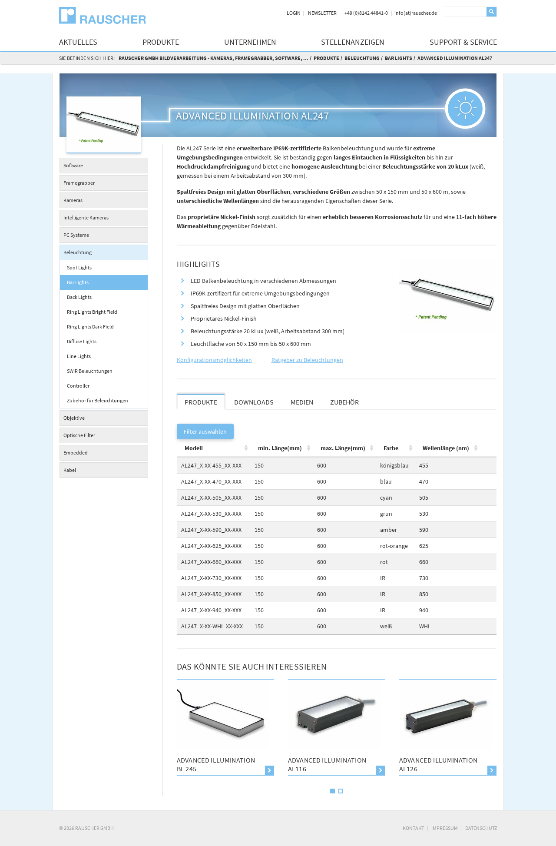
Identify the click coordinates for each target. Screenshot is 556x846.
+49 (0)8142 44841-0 (366, 13)
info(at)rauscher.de (415, 13)
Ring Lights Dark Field (90, 326)
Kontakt (413, 828)
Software (73, 165)
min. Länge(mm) (280, 448)
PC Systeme (76, 235)
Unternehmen (250, 42)
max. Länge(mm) (343, 448)
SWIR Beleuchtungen (90, 371)
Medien (302, 402)
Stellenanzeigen (352, 42)
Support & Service (463, 42)
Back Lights (79, 297)
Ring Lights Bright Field (92, 312)
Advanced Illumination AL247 (454, 58)
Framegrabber (79, 182)
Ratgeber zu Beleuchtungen (307, 360)
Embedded (75, 452)
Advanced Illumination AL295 (477, 764)
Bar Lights (398, 58)
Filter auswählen (205, 431)
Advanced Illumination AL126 (366, 764)
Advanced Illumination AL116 (255, 764)
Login (294, 13)
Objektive (74, 418)
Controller (78, 385)
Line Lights (79, 356)
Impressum (444, 828)
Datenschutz (481, 828)
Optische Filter (79, 435)
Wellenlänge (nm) (446, 448)
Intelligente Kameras (86, 217)
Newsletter (322, 13)
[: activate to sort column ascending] (488, 448)
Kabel (69, 470)
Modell (194, 448)
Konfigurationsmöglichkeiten (214, 360)
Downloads (254, 402)
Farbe (391, 448)
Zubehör (344, 402)
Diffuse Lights (81, 341)
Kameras (73, 200)
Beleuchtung (362, 58)
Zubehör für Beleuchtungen (97, 400)
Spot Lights (79, 267)
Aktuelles (78, 42)
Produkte (160, 42)
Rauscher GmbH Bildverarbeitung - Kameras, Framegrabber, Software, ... (213, 58)
